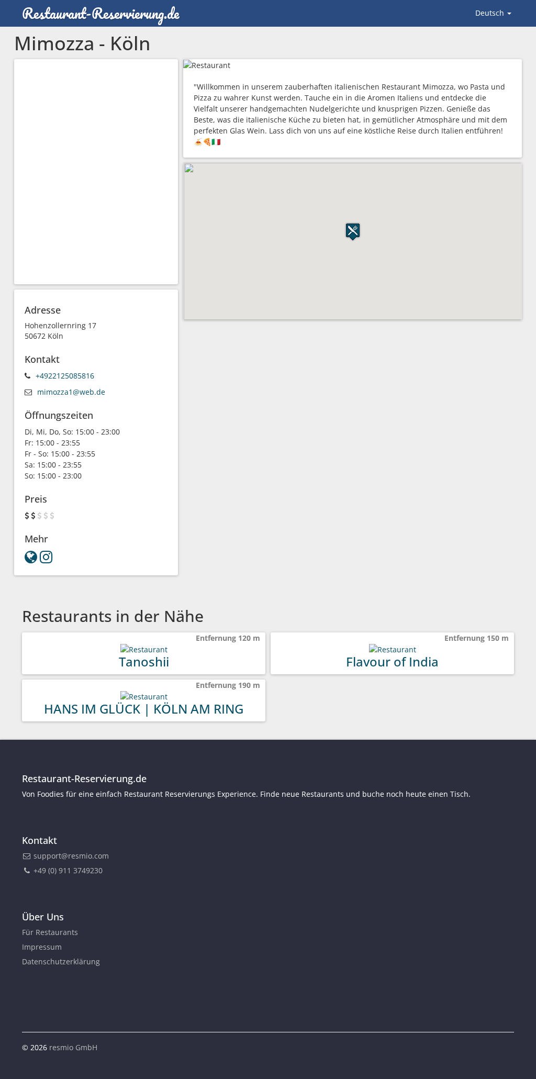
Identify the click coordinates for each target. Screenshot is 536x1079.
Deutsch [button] (490, 13)
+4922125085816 (65, 376)
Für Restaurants (50, 932)
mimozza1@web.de (71, 392)
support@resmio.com (71, 856)
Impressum (42, 947)
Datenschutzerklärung (61, 961)
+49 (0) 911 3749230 (67, 870)
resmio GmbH (73, 1047)
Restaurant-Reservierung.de (100, 13)
